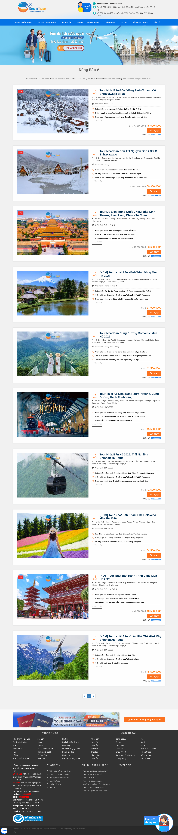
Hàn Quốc (120, 745)
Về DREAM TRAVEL (140, 22)
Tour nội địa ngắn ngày (93, 781)
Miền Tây (16, 745)
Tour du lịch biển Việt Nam (95, 790)
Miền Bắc (42, 758)
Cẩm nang (110, 22)
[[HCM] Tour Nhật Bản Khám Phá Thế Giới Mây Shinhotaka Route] (52, 657)
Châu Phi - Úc (121, 752)
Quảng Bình (43, 755)
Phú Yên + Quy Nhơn (71, 748)
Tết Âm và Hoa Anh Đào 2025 (95, 771)
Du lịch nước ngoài (23, 22)
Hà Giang (66, 755)
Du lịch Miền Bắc (20, 742)
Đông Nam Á (145, 755)
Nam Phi (94, 742)
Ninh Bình (17, 748)
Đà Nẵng (66, 745)
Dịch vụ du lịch (93, 22)
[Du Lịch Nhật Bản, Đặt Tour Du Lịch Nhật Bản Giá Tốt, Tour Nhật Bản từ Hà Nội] (32, 7)
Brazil (142, 742)
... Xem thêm (97, 120)
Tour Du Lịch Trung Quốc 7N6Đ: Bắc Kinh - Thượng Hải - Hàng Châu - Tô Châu (128, 213)
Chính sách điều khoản (59, 774)
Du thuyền (66, 22)
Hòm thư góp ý (55, 781)
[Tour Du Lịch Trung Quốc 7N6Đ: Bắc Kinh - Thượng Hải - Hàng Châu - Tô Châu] (52, 232)
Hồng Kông (95, 755)
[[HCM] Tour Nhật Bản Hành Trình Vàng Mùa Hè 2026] (52, 293)
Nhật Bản (95, 739)
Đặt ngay (154, 130)
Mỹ (141, 739)
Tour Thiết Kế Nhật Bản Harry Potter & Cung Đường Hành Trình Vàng (129, 395)
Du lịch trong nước (47, 22)
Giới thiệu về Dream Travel (60, 771)
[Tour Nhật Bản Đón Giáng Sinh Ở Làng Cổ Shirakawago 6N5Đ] (52, 111)
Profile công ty (55, 784)
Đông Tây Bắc (68, 752)
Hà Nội (65, 739)
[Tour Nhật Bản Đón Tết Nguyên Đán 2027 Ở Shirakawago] (52, 172)
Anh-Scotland (146, 758)
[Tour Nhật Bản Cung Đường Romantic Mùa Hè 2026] (52, 354)
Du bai (118, 742)
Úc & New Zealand (148, 748)
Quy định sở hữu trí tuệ (59, 777)
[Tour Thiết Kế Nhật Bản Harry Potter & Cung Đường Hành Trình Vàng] (52, 414)
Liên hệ (157, 22)
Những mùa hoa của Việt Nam (96, 784)
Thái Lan (94, 752)
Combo (80, 22)
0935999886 (156, 135)
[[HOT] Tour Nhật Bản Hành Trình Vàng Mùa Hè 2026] (52, 596)
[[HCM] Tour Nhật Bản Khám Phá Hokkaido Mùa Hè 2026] (52, 536)
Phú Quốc (42, 745)
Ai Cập (143, 745)
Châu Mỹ (119, 748)
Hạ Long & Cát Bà (45, 752)
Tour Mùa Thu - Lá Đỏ (92, 774)
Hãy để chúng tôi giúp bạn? (145, 719)
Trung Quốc (145, 752)
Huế (14, 752)
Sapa (40, 742)
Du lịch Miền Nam (45, 748)
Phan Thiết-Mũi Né (21, 758)
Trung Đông (121, 758)
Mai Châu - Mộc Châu (71, 758)
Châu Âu (94, 745)
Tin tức (124, 22)
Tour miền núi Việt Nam (93, 787)
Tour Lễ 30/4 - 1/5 (91, 777)
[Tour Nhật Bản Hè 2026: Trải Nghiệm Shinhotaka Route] (52, 475)
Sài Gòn (41, 739)
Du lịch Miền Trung (70, 742)
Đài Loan (95, 748)
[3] (66, 720)
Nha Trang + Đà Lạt (21, 739)
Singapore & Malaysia (125, 755)
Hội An (16, 755)
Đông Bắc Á (121, 739)
